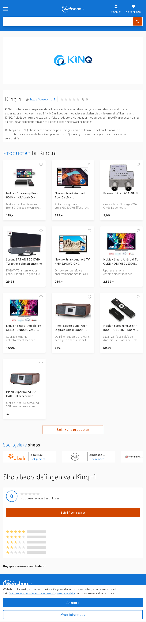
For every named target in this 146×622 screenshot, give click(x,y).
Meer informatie (72, 615)
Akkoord (72, 603)
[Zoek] (137, 21)
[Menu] (5, 9)
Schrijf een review (73, 512)
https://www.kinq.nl (42, 99)
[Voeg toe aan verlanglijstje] (41, 164)
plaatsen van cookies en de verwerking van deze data (41, 593)
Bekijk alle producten (73, 430)
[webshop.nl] (73, 9)
